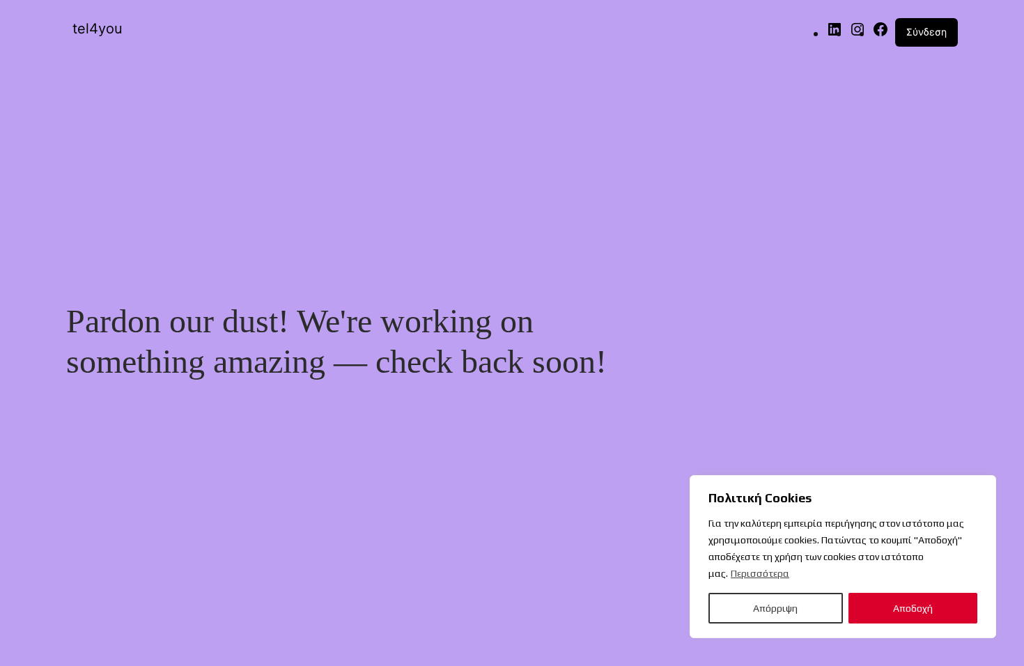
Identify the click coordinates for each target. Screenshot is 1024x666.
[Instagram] (857, 33)
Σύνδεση (926, 32)
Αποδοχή (913, 608)
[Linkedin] (834, 33)
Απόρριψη (775, 608)
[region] (843, 556)
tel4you (97, 28)
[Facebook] (880, 33)
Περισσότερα (760, 573)
